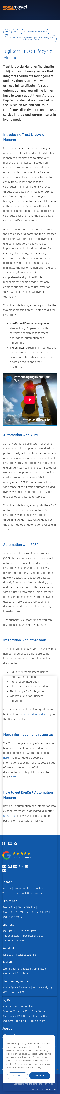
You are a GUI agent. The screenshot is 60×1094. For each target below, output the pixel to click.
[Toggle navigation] (56, 7)
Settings (17, 1076)
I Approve (39, 1076)
